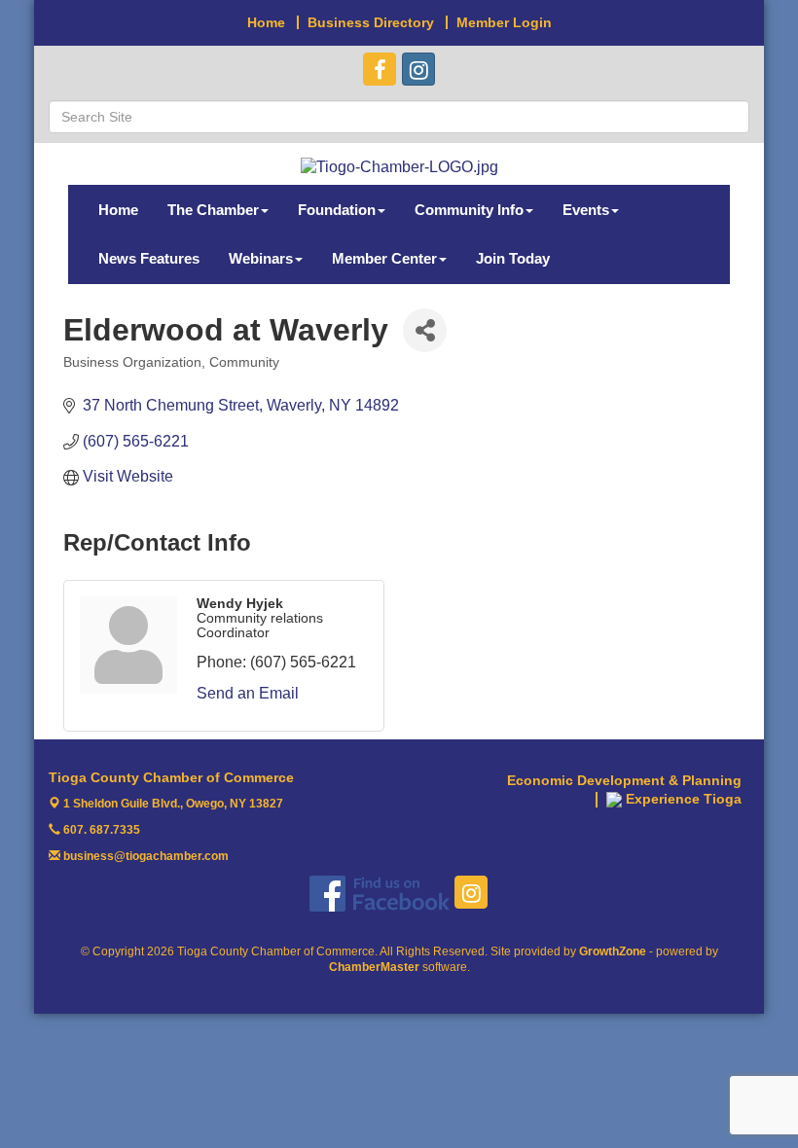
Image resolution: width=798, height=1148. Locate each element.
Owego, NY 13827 (173, 803)
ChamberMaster (374, 967)
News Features (149, 258)
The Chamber (213, 209)
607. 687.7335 (100, 830)
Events (585, 209)
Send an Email (248, 693)
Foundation (337, 209)
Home (118, 209)
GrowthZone (612, 951)
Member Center (384, 258)
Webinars (261, 258)
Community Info (469, 209)
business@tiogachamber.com (144, 856)
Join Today (513, 258)
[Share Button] (425, 330)
